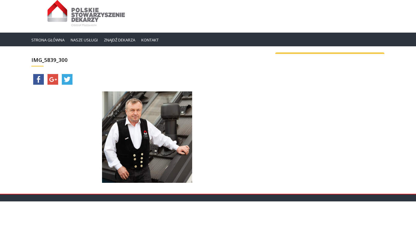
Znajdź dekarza (119, 40)
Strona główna (48, 40)
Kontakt (150, 40)
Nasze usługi (84, 40)
